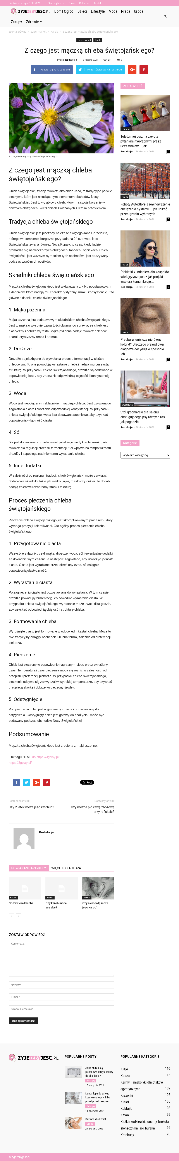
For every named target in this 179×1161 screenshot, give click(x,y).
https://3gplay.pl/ (20, 762)
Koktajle (126, 1108)
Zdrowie (32, 21)
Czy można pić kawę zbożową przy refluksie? (92, 809)
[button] (165, 16)
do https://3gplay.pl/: (46, 757)
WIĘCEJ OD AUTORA (66, 868)
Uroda (138, 11)
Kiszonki (126, 1095)
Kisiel (124, 1102)
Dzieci (82, 11)
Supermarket (84, 40)
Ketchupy (127, 1135)
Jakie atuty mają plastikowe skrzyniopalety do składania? (99, 1071)
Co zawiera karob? (21, 903)
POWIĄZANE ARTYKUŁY (28, 868)
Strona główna (56, 3)
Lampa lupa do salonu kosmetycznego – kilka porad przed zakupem (97, 1097)
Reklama (84, 3)
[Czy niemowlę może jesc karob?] (98, 888)
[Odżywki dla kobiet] (73, 1123)
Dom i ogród (64, 11)
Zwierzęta (127, 404)
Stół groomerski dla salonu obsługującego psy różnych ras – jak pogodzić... (144, 417)
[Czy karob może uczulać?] (61, 888)
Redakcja (71, 59)
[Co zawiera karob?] (25, 888)
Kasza (125, 1075)
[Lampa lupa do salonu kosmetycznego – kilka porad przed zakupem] (73, 1098)
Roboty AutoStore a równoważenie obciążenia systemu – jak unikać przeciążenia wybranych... (145, 209)
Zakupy (16, 21)
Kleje (124, 1069)
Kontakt (97, 3)
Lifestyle (98, 11)
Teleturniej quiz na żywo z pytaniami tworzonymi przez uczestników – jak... (140, 141)
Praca (125, 11)
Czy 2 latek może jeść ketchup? (31, 807)
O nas (72, 3)
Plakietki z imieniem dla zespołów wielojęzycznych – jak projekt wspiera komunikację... (145, 277)
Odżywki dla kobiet (95, 1119)
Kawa (124, 1115)
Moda (113, 11)
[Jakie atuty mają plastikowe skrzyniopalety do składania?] (73, 1072)
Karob (97, 40)
